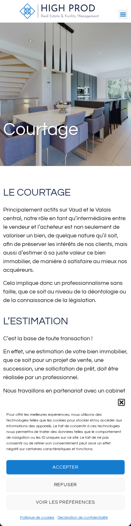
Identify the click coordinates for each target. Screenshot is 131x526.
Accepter (65, 467)
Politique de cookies (37, 517)
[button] (121, 402)
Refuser (65, 484)
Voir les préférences (65, 502)
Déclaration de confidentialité (83, 517)
